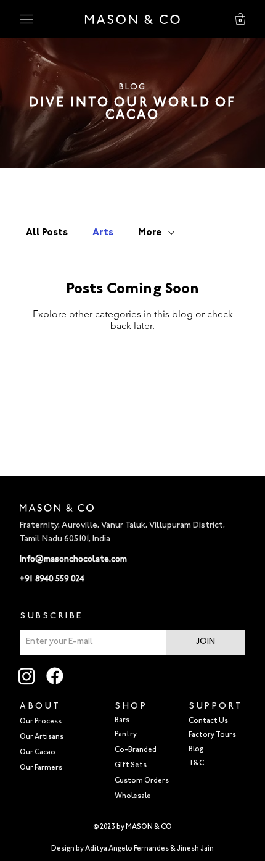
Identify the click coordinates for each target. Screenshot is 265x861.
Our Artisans (41, 737)
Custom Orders (142, 781)
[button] (240, 19)
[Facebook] (55, 676)
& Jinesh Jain (192, 849)
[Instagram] (26, 676)
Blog (196, 749)
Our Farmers (41, 768)
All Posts (47, 232)
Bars (122, 720)
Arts (102, 232)
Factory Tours (212, 735)
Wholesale (133, 796)
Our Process (41, 721)
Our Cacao (37, 752)
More (149, 232)
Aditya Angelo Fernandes (127, 849)
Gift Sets (131, 765)
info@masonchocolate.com (73, 560)
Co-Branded (136, 750)
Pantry (126, 734)
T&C (196, 763)
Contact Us (208, 721)
